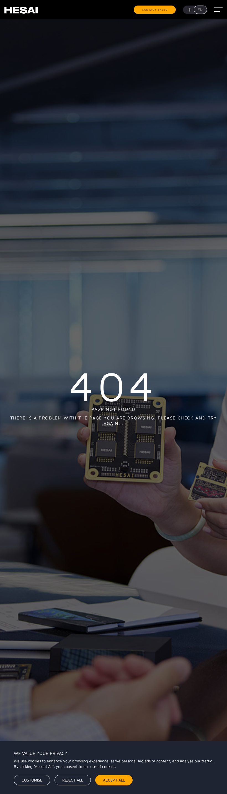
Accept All (114, 780)
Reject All (72, 780)
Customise (32, 780)
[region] (113, 767)
